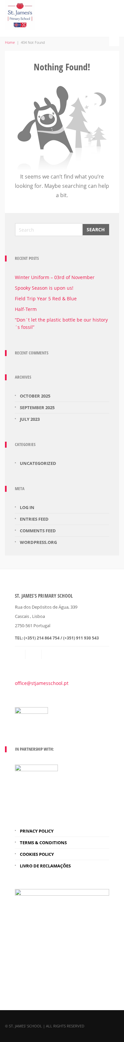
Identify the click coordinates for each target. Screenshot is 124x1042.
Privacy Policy (37, 831)
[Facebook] (50, 654)
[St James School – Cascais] (20, 14)
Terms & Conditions (43, 843)
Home (10, 42)
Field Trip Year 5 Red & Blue (46, 298)
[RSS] (34, 654)
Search (96, 229)
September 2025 (37, 407)
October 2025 (35, 396)
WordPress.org (38, 542)
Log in (27, 507)
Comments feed (38, 531)
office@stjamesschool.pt (41, 683)
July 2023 (30, 419)
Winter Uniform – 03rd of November (55, 277)
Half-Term (26, 309)
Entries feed (34, 519)
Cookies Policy (37, 854)
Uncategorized (38, 463)
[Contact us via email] (20, 654)
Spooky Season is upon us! (44, 288)
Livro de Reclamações (45, 866)
